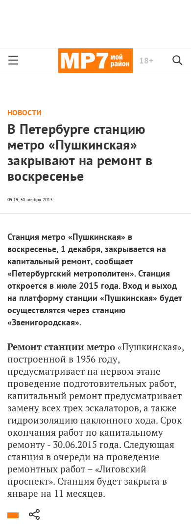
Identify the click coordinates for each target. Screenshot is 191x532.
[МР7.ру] (95, 60)
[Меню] (13, 60)
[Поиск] (178, 60)
